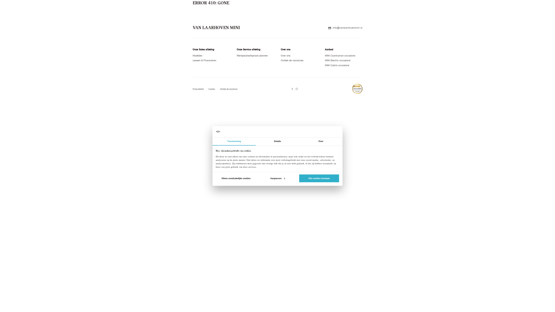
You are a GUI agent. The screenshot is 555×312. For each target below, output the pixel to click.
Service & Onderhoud (233, 15)
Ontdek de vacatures (292, 60)
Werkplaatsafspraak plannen (252, 55)
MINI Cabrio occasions (337, 65)
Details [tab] (277, 141)
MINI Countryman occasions (340, 55)
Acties (215, 15)
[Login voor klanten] (362, 14)
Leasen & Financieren (258, 15)
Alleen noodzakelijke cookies (236, 178)
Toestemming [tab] (234, 141)
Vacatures (290, 15)
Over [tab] (320, 141)
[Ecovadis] (357, 87)
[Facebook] (292, 88)
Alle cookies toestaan (319, 178)
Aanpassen (276, 178)
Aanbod (193, 15)
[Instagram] (297, 88)
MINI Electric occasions (337, 60)
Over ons (277, 15)
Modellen (204, 15)
